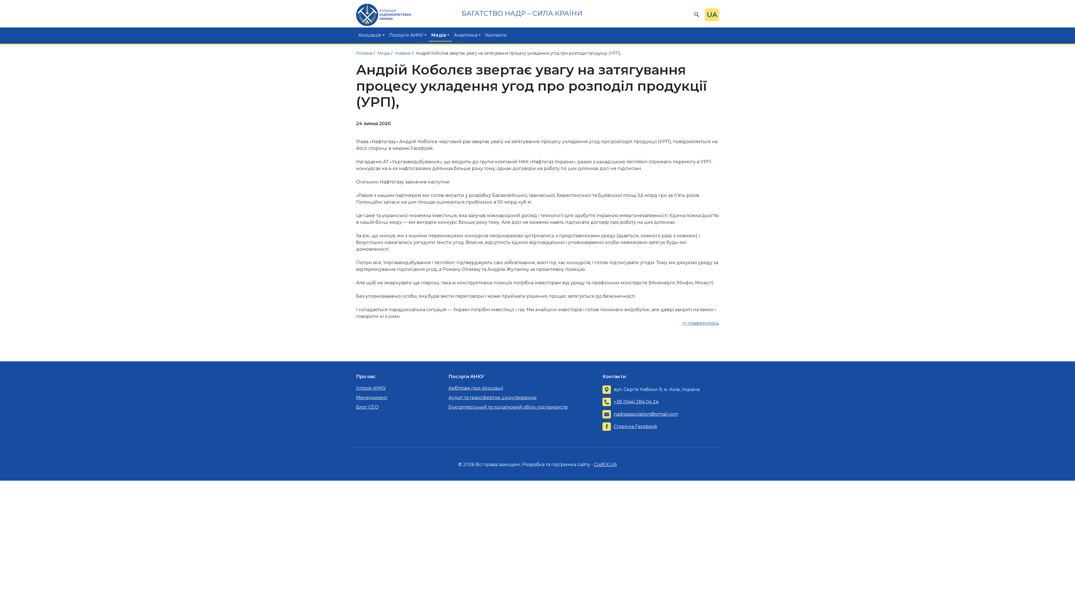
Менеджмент (371, 397)
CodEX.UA (605, 464)
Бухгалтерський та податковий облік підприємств (507, 407)
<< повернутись (700, 323)
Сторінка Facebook (635, 426)
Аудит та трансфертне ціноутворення (492, 397)
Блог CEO (367, 407)
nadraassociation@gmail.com (646, 414)
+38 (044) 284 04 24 (636, 401)
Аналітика (465, 35)
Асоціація (369, 35)
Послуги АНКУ (406, 35)
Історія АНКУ (371, 388)
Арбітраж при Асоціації (475, 388)
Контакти (496, 35)
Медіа (438, 35)
